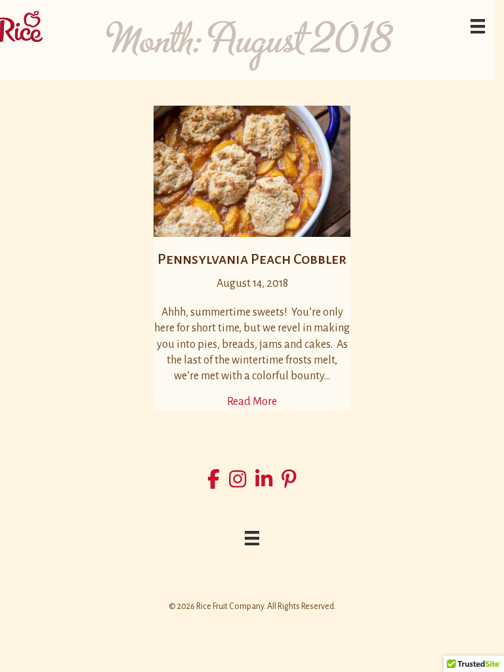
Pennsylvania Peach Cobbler (252, 259)
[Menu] (477, 26)
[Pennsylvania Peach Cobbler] (252, 170)
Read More (252, 401)
